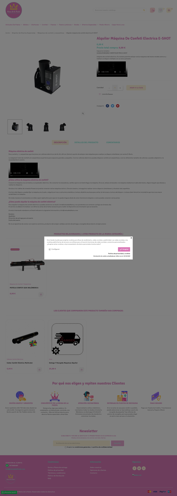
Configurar (54, 249)
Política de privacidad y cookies (119, 253)
